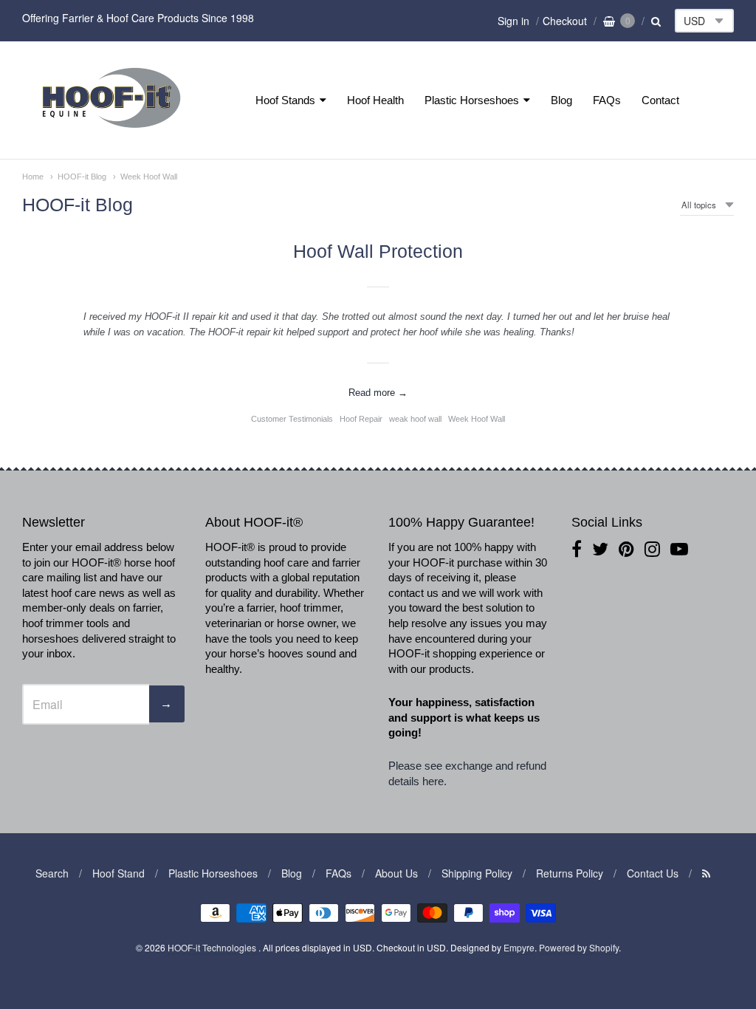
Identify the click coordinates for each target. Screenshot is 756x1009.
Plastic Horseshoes (472, 100)
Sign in (513, 20)
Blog (561, 100)
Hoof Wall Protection (378, 251)
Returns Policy (569, 873)
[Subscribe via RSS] (706, 873)
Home (33, 176)
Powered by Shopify (579, 947)
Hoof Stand (118, 873)
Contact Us (652, 873)
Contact (660, 100)
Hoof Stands (285, 100)
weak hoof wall (415, 418)
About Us (396, 873)
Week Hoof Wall (148, 176)
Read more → (378, 392)
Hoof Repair (361, 418)
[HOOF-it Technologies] (111, 132)
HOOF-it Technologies (213, 947)
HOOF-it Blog (82, 176)
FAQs (607, 100)
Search (52, 873)
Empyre (519, 947)
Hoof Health (375, 100)
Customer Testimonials (292, 418)
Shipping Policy (476, 873)
